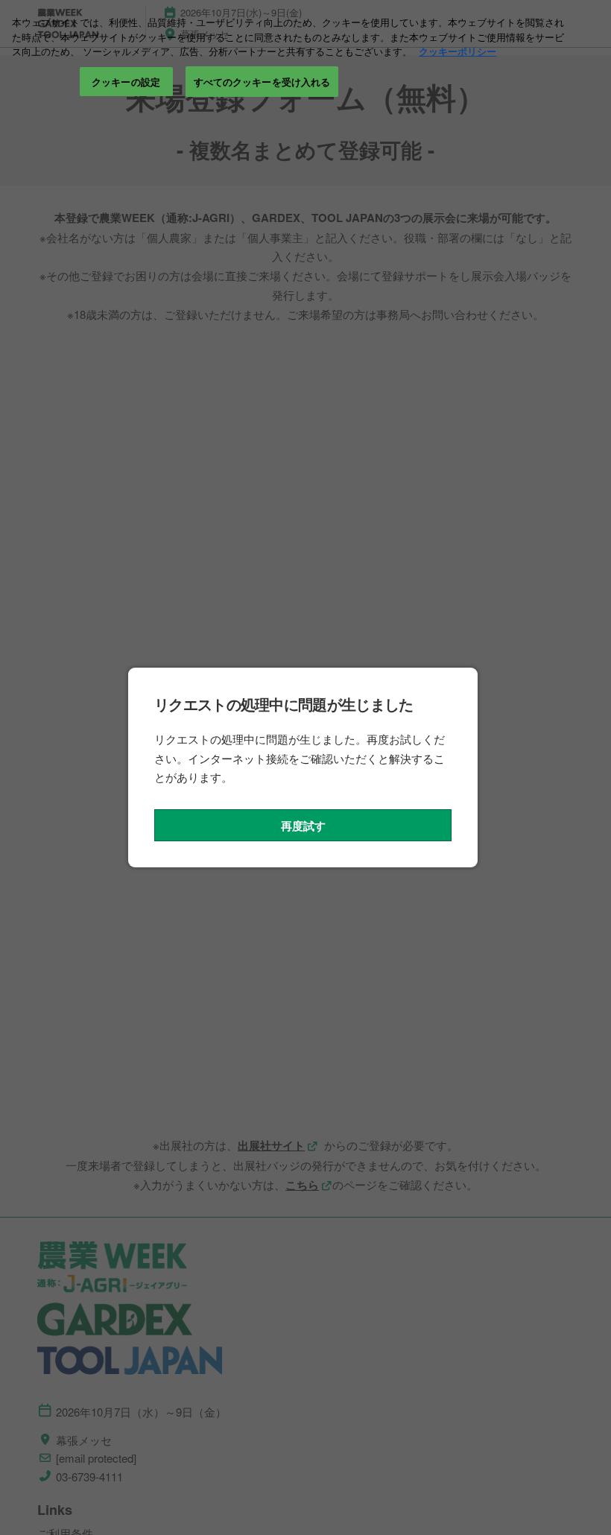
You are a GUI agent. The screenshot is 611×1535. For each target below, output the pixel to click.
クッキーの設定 (126, 82)
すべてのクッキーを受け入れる (262, 82)
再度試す (303, 825)
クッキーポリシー (457, 51)
